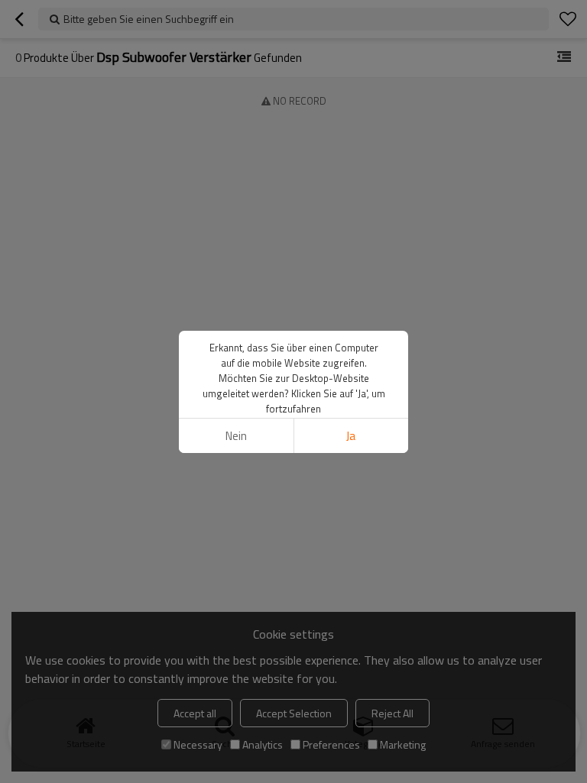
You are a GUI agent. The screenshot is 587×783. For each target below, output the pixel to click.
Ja (350, 436)
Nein (236, 436)
